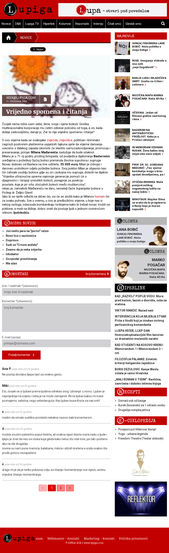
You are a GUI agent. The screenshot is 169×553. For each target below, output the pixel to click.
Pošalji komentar (20, 354)
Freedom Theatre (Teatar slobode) (140, 438)
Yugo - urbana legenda (133, 434)
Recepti (128, 392)
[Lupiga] (28, 8)
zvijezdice (65, 140)
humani (100, 196)
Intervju (98, 24)
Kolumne (65, 24)
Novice (26, 38)
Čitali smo (114, 24)
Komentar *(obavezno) (17, 301)
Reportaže (82, 24)
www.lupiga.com (93, 542)
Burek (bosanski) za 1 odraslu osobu (141, 405)
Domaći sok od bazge (132, 400)
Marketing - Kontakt (99, 538)
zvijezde (52, 140)
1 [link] (52, 488)
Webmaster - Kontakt (63, 538)
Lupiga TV (32, 24)
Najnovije (125, 36)
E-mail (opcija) (11, 337)
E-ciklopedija (136, 421)
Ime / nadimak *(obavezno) (20, 286)
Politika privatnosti (133, 538)
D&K (18, 24)
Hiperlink (49, 24)
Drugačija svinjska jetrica (134, 410)
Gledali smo (133, 24)
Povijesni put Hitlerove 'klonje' (137, 429)
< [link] (43, 488)
